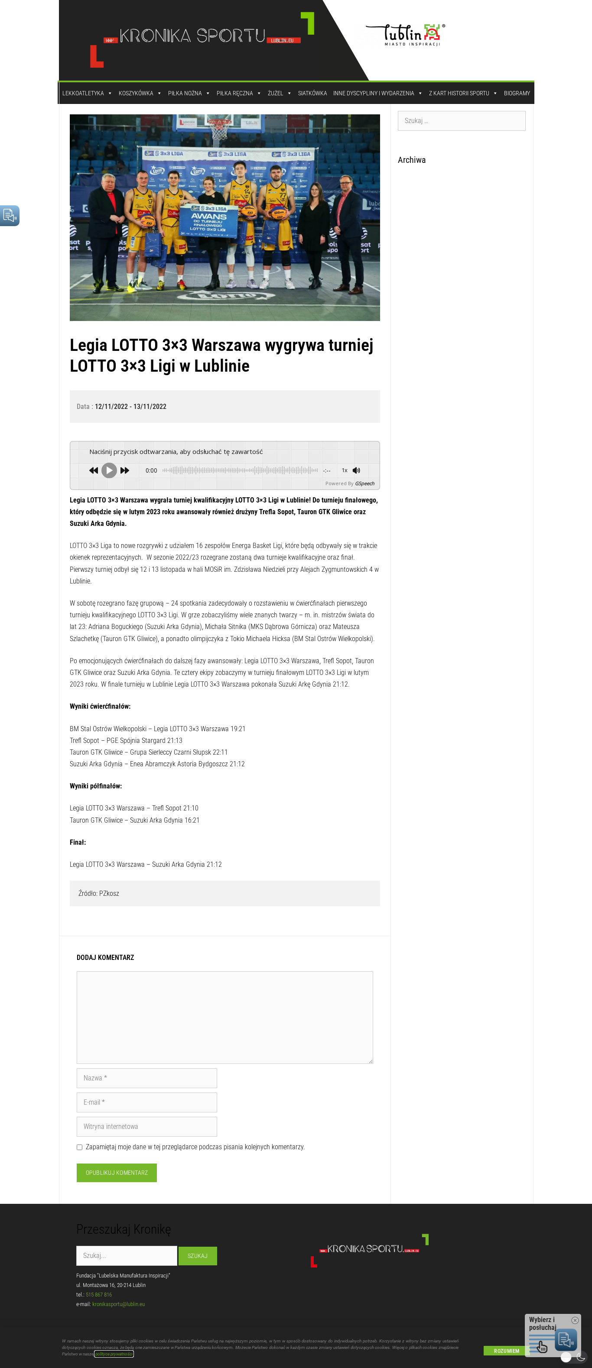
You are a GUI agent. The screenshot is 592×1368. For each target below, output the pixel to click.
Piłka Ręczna (235, 93)
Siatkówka (312, 93)
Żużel (275, 93)
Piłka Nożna (185, 93)
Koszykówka (136, 93)
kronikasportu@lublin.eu (118, 1304)
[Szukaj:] (462, 120)
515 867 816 (99, 1294)
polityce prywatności (114, 1354)
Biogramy (517, 93)
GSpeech (364, 483)
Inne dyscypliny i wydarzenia (373, 93)
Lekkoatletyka (83, 93)
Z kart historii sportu (459, 93)
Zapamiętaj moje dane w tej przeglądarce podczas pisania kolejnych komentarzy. (195, 1147)
